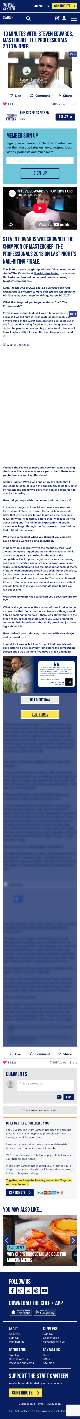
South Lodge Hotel (46, 273)
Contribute (40, 715)
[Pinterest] (36, 1290)
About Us (15, 1334)
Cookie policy (26, 1403)
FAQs (46, 1359)
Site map (48, 1363)
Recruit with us (18, 1359)
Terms (39, 1403)
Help (46, 1355)
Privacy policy (53, 1403)
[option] (40, 1240)
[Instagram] (20, 1290)
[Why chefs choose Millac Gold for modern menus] (40, 1240)
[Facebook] (12, 1290)
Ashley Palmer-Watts (17, 482)
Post (68, 1097)
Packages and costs (21, 1363)
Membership (16, 1342)
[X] (28, 1290)
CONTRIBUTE (62, 6)
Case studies (51, 1338)
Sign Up (14, 1338)
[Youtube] (44, 1290)
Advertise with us (54, 1342)
